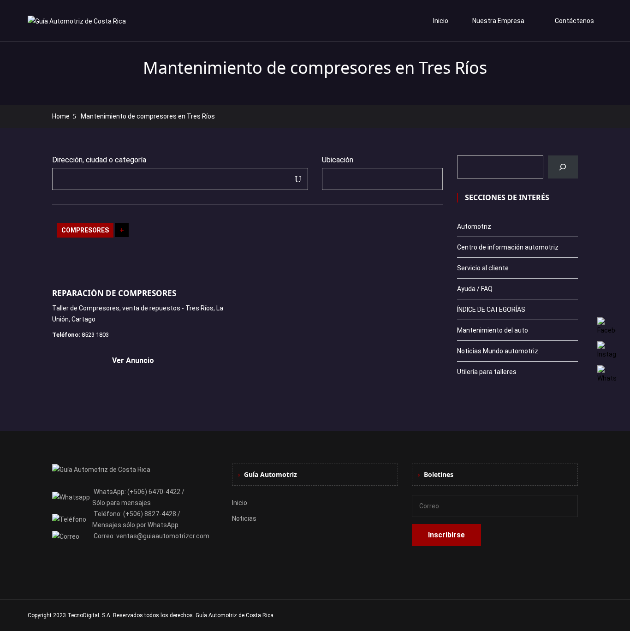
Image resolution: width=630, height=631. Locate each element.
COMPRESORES (85, 230)
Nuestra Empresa (498, 20)
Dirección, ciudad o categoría (99, 159)
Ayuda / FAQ (475, 288)
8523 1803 (95, 334)
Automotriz (474, 226)
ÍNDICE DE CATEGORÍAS (491, 309)
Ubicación (337, 159)
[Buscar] (563, 167)
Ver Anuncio (133, 360)
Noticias (244, 518)
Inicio (440, 20)
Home (61, 116)
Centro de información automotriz (508, 247)
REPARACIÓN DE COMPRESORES (114, 293)
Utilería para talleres (487, 371)
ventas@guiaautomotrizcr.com (162, 536)
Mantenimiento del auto (492, 330)
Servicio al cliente (483, 268)
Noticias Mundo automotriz (497, 351)
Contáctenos (574, 20)
